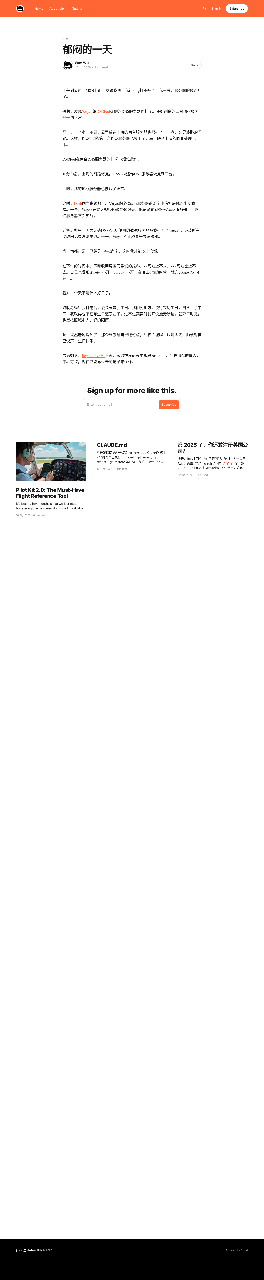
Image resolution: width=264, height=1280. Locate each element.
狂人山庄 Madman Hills (29, 1250)
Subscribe (236, 8)
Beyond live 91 (93, 355)
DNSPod (103, 111)
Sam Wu (82, 63)
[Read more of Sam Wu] (67, 65)
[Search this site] (205, 8)
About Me (56, 8)
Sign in (217, 8)
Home (39, 8)
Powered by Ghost (236, 1250)
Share (194, 65)
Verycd (87, 111)
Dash (78, 203)
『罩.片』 (76, 8)
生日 (65, 40)
